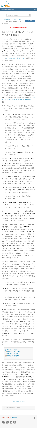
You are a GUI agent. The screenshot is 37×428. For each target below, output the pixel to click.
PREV (13, 402)
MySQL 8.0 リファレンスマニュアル (11, 20)
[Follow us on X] (7, 423)
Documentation (7, 9)
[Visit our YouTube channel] (14, 423)
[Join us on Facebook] (3, 423)
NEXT (23, 402)
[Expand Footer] (33, 418)
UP (20, 402)
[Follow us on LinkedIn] (10, 423)
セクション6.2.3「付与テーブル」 (15, 58)
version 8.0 (29, 21)
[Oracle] (6, 418)
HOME (17, 402)
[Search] (29, 15)
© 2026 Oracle (16, 418)
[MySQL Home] (5, 4)
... (2, 21)
